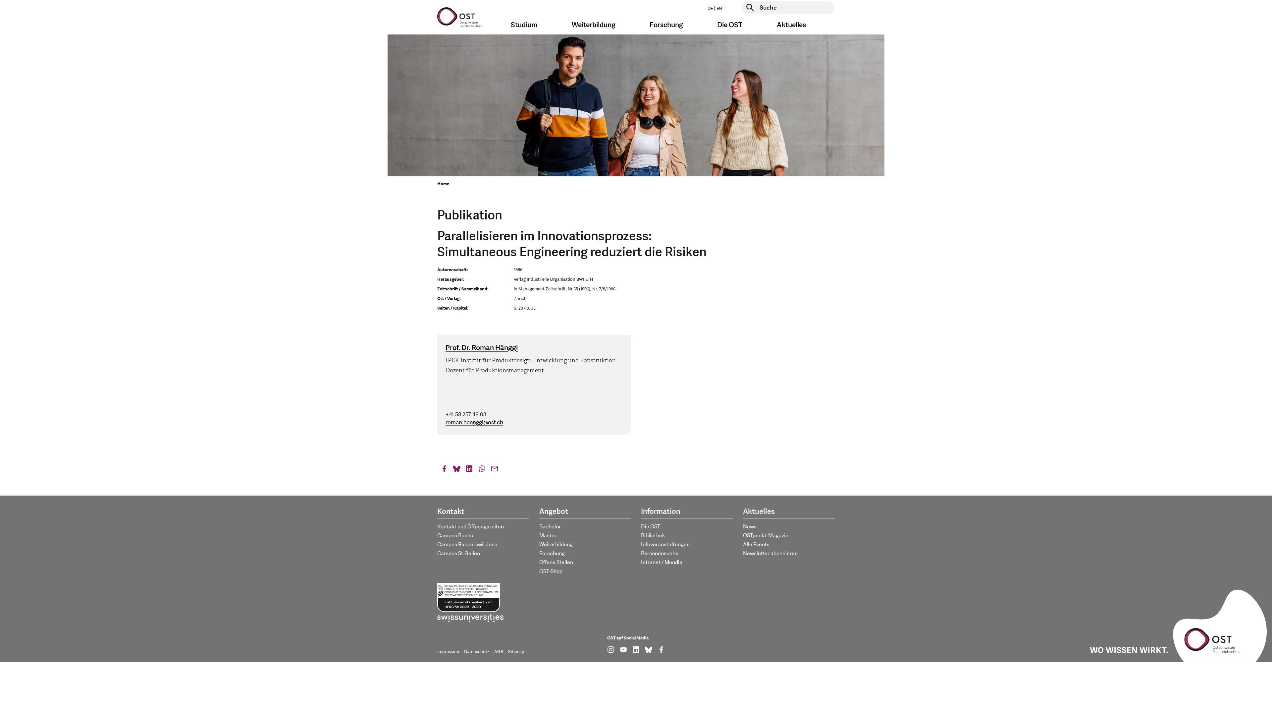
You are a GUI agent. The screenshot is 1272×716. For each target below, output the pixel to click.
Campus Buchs (455, 535)
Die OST (650, 526)
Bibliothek (653, 535)
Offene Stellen (556, 562)
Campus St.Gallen (458, 553)
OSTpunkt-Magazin (765, 535)
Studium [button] (524, 25)
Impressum (448, 652)
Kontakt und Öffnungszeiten (470, 526)
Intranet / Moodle (661, 562)
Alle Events (756, 544)
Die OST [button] (729, 25)
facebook (444, 470)
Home (443, 184)
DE (710, 9)
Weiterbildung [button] (593, 25)
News (750, 526)
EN (719, 9)
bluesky (456, 470)
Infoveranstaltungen (665, 544)
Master (547, 535)
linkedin (469, 470)
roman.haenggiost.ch (474, 422)
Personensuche (659, 553)
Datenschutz (476, 652)
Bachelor (550, 526)
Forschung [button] (666, 25)
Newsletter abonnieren (770, 553)
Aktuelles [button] (791, 25)
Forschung (552, 553)
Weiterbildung (556, 544)
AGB (498, 652)
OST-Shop (550, 571)
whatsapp (482, 470)
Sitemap (516, 652)
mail (494, 470)
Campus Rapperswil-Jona (467, 544)
